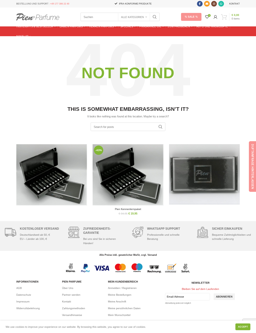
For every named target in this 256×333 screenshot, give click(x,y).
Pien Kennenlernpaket (128, 209)
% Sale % (191, 16)
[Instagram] (214, 4)
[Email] (207, 4)
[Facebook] (200, 4)
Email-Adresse (175, 296)
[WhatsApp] (221, 4)
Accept (243, 327)
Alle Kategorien (132, 17)
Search (154, 17)
